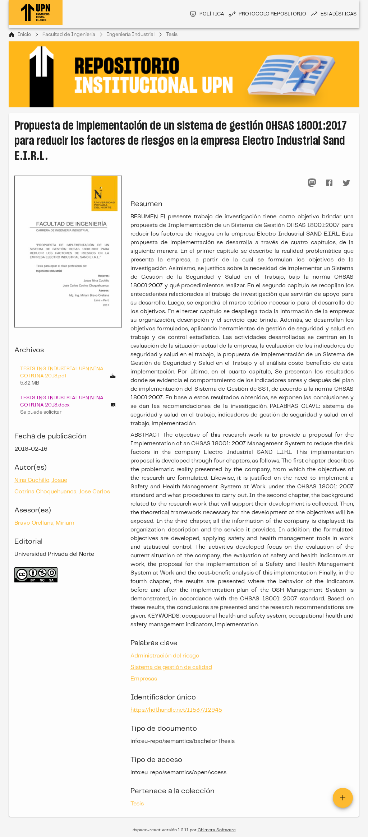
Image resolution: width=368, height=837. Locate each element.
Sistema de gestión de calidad (171, 667)
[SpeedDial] (343, 798)
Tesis (172, 34)
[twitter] (346, 183)
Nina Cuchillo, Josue (40, 480)
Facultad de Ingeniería (68, 34)
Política (211, 14)
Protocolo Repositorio (272, 14)
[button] (68, 405)
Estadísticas (338, 14)
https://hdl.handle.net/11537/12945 (176, 710)
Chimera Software (217, 830)
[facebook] (329, 183)
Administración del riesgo (164, 656)
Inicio (24, 34)
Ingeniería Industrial (131, 34)
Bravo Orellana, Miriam (44, 523)
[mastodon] (312, 183)
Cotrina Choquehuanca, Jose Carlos (62, 491)
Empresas (143, 679)
